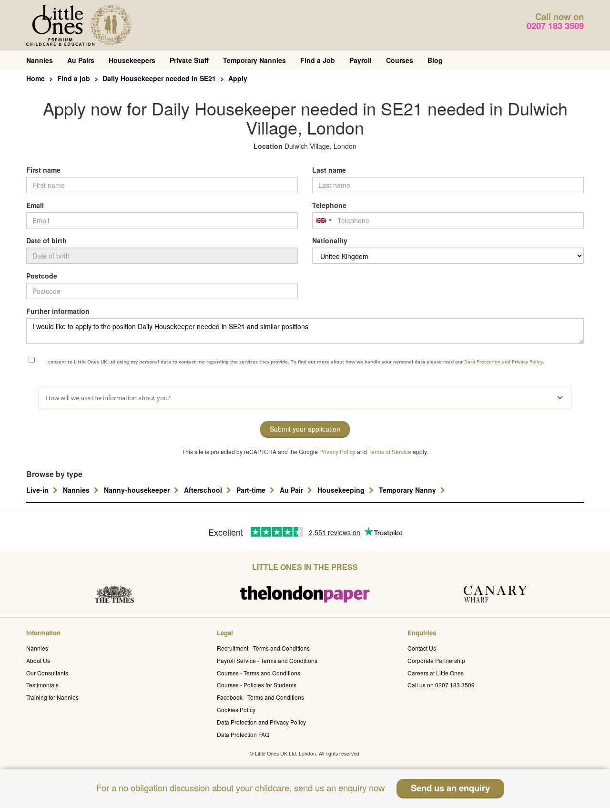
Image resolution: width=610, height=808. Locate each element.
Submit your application (305, 429)
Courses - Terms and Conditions (258, 673)
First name (43, 170)
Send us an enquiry (450, 787)
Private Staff (189, 60)
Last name (329, 170)
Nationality (329, 240)
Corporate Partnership (436, 660)
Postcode (41, 275)
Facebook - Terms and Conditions (260, 697)
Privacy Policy (337, 451)
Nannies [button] (77, 490)
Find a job (73, 78)
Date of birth (46, 240)
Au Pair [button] (292, 490)
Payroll (360, 60)
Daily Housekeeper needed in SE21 (159, 78)
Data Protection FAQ (243, 734)
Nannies (39, 60)
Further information (58, 311)
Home (35, 78)
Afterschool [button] (204, 490)
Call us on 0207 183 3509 (441, 685)
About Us (38, 660)
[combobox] (324, 220)
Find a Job (317, 60)
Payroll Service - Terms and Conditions (267, 660)
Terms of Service (389, 451)
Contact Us (421, 648)
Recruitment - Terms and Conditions (263, 648)
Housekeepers (132, 60)
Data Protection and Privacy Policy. (504, 361)
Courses (399, 60)
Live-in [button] (38, 490)
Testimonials (42, 685)
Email (35, 205)
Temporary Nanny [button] (408, 490)
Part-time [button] (251, 490)
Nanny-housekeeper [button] (138, 490)
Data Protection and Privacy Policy (261, 722)
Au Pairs (80, 60)
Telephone (329, 205)
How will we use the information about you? (108, 398)
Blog (435, 60)
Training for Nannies (52, 697)
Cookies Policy (236, 709)
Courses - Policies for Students (256, 685)
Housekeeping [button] (341, 490)
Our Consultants (47, 673)
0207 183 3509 (555, 25)
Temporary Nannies (254, 60)
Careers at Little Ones (435, 673)
